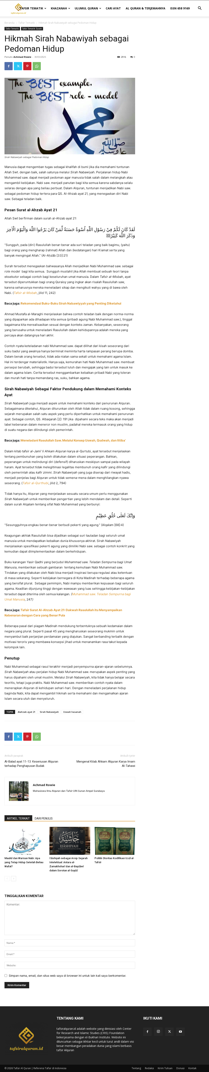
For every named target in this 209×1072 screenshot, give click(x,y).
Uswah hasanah (72, 711)
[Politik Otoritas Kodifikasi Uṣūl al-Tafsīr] (114, 841)
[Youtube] (180, 1032)
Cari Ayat (113, 8)
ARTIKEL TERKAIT (18, 818)
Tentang (136, 1068)
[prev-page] (7, 878)
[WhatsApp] (37, 66)
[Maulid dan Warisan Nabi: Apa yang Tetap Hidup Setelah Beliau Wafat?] (24, 841)
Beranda (9, 22)
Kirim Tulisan (165, 1068)
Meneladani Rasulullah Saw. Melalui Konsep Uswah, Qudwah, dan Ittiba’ (73, 440)
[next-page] (13, 878)
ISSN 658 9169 (180, 8)
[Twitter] (18, 66)
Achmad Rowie (22, 56)
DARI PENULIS (44, 818)
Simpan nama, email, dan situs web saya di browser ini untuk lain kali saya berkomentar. (67, 975)
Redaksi (149, 1068)
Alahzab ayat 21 (26, 711)
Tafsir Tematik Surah (32, 28)
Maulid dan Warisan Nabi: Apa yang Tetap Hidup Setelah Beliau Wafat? (23, 862)
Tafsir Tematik (31, 8)
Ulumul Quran (86, 8)
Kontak (192, 1068)
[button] (200, 9)
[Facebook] (8, 66)
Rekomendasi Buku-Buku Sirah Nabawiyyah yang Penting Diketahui (71, 303)
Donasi (180, 1068)
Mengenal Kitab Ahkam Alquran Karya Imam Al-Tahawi (106, 764)
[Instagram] (158, 1032)
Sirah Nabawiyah (49, 711)
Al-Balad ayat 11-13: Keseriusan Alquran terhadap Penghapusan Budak (31, 764)
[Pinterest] (27, 66)
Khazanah (59, 8)
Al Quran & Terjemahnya (145, 8)
